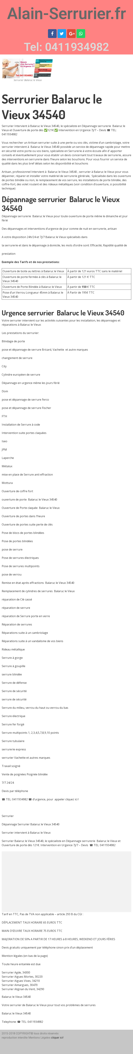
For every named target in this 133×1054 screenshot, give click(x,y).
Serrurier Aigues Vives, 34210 (21, 981)
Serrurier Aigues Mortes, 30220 (22, 977)
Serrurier (73, 1033)
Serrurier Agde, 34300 (16, 972)
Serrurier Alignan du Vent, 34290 (23, 989)
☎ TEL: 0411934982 (15, 799)
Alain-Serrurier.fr (66, 13)
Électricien (74, 1037)
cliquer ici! (57, 1037)
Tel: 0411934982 (66, 47)
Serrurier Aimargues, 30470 (20, 985)
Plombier (73, 1041)
